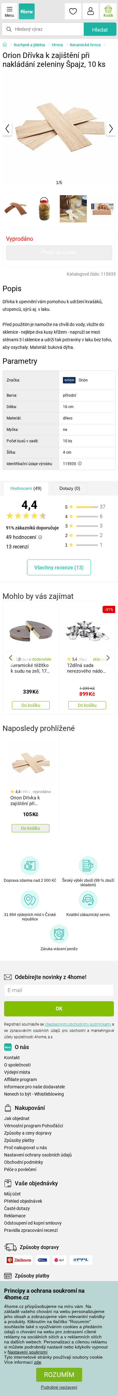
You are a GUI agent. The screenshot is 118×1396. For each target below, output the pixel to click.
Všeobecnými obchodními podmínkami (78, 1024)
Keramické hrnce (85, 44)
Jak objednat (17, 1118)
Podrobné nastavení (59, 1387)
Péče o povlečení (20, 1169)
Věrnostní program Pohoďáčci (33, 1126)
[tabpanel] (59, 129)
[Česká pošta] (42, 1260)
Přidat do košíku (59, 252)
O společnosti (17, 1065)
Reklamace (14, 1215)
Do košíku (30, 705)
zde (37, 1362)
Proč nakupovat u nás (25, 1147)
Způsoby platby (19, 1140)
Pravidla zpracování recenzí (31, 1230)
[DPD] (60, 1260)
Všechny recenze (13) (59, 568)
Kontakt (12, 1057)
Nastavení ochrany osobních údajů (38, 1155)
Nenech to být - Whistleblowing (34, 1094)
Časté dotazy (17, 1208)
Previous (11, 658)
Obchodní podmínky (23, 1162)
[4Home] (7, 45)
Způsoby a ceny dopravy (28, 1133)
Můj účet (12, 1194)
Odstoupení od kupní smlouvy (33, 1223)
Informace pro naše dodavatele (34, 1087)
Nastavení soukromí (28, 1351)
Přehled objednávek (23, 1201)
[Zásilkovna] (18, 1260)
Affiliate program (20, 1079)
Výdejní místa (17, 1072)
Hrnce (57, 44)
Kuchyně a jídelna (29, 44)
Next (107, 658)
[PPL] (81, 1260)
